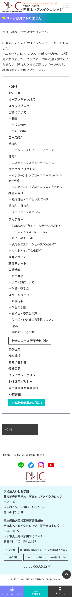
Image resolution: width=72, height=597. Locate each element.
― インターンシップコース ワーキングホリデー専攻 (35, 178)
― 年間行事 (15, 301)
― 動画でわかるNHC (21, 332)
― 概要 (12, 118)
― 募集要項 (15, 276)
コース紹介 (15, 137)
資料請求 (36, 594)
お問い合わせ (17, 362)
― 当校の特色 (17, 125)
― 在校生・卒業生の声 (22, 313)
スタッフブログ (18, 106)
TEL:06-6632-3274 (36, 566)
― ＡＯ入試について (21, 282)
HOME (12, 86)
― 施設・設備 (17, 131)
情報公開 (14, 368)
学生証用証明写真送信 (23, 388)
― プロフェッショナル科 (24, 212)
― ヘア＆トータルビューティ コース (31, 150)
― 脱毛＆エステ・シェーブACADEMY (32, 244)
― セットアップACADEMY (25, 250)
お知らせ (14, 93)
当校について (17, 112)
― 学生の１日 (17, 307)
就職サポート (17, 263)
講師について (17, 257)
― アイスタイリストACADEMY (27, 232)
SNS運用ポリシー (20, 381)
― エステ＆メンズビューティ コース (31, 162)
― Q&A (13, 326)
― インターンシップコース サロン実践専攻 (35, 186)
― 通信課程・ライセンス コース (28, 199)
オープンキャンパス (12, 594)
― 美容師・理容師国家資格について (31, 319)
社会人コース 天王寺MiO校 (30, 340)
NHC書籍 (14, 394)
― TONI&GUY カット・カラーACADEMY (34, 225)
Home (6, 454)
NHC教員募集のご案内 (26, 403)
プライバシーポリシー (23, 375)
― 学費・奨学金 (18, 288)
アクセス (60, 593)
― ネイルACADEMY (20, 238)
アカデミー (15, 219)
